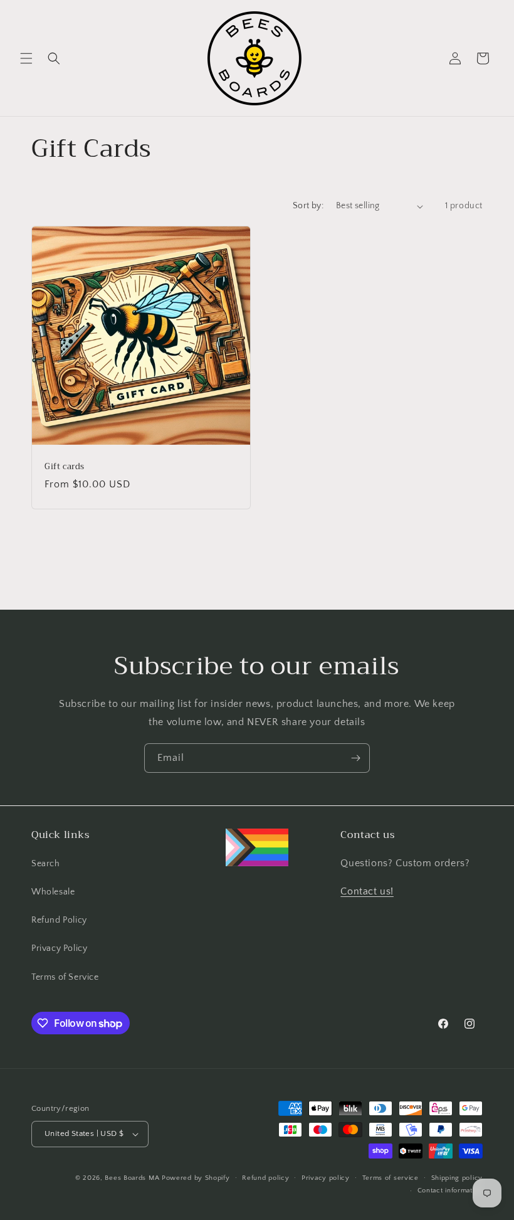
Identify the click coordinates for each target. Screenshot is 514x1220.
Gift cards (65, 467)
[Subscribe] (355, 758)
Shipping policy (457, 1178)
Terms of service (390, 1178)
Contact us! (367, 891)
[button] (26, 58)
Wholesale (53, 892)
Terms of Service (65, 977)
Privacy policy (326, 1178)
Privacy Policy (59, 948)
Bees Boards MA (132, 1178)
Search (45, 864)
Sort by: (308, 206)
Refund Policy (59, 920)
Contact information (450, 1190)
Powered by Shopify (196, 1178)
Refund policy (265, 1178)
